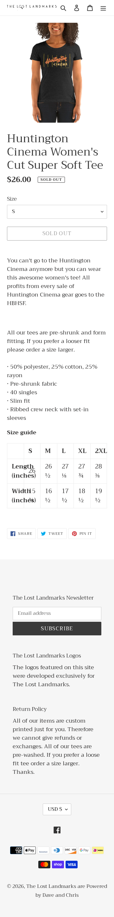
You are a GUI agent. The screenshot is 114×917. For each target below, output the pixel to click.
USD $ (55, 809)
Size (12, 199)
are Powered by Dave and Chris (71, 891)
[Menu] (103, 7)
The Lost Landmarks (51, 886)
